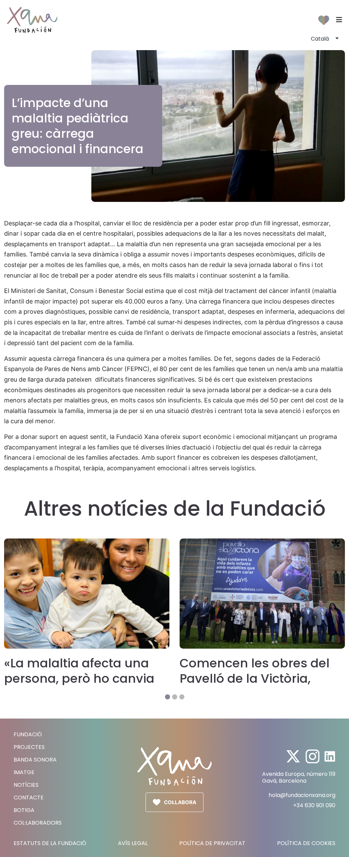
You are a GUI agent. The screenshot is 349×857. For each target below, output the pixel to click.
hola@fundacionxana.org (302, 795)
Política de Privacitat (212, 843)
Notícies (26, 785)
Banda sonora (35, 760)
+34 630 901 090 (314, 805)
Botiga (24, 810)
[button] (167, 696)
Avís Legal (133, 843)
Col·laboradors (38, 823)
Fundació (28, 734)
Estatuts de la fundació (50, 843)
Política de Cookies (306, 843)
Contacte (29, 797)
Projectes (29, 747)
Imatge (24, 772)
